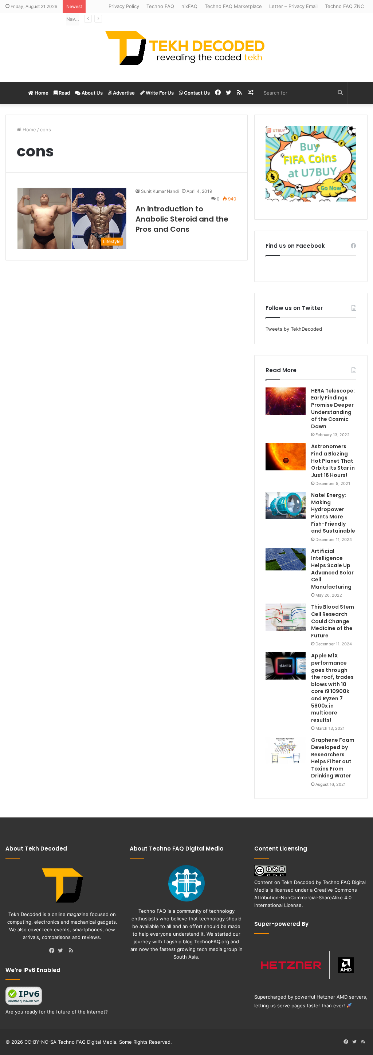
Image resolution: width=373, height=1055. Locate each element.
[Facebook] (53, 951)
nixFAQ (189, 6)
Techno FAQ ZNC (344, 6)
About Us (92, 93)
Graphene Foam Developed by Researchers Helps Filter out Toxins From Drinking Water (332, 757)
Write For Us (159, 93)
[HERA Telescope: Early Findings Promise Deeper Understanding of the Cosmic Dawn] (286, 401)
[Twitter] (62, 951)
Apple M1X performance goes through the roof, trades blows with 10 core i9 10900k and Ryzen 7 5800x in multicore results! (332, 687)
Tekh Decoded (298, 882)
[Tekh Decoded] (186, 47)
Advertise (123, 93)
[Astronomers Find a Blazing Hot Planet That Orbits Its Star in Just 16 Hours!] (286, 456)
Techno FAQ (160, 6)
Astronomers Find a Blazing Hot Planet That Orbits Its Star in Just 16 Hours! (333, 460)
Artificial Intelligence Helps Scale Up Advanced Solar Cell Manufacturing (332, 569)
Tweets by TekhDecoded (294, 329)
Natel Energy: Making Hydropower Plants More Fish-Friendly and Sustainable (333, 512)
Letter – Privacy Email (293, 6)
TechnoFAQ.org (211, 941)
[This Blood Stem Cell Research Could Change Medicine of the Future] (286, 617)
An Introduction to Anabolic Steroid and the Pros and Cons (182, 219)
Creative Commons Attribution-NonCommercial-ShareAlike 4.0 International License (305, 897)
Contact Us (196, 93)
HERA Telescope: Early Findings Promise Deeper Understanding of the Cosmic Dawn (333, 408)
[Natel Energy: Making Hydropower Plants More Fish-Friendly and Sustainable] (286, 505)
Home (41, 93)
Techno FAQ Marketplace (233, 6)
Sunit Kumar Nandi (160, 191)
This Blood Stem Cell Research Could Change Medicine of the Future (332, 621)
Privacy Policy (124, 6)
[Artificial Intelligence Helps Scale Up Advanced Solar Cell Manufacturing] (286, 559)
